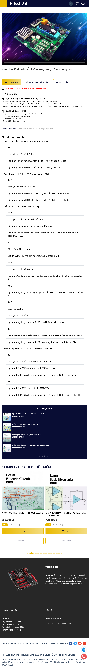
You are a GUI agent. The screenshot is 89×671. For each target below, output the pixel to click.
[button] (27, 553)
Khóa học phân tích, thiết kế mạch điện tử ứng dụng (30, 445)
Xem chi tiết (22, 541)
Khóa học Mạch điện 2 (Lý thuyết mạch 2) (26, 435)
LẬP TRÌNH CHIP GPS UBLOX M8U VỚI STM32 (28, 414)
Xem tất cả (43, 456)
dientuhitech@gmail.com (61, 623)
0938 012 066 (58, 619)
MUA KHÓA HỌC (11, 82)
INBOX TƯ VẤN (62, 82)
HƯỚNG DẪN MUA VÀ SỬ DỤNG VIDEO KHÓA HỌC (26, 89)
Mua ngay (23, 531)
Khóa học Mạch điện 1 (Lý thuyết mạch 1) (26, 424)
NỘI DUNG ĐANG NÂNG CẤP (37, 82)
